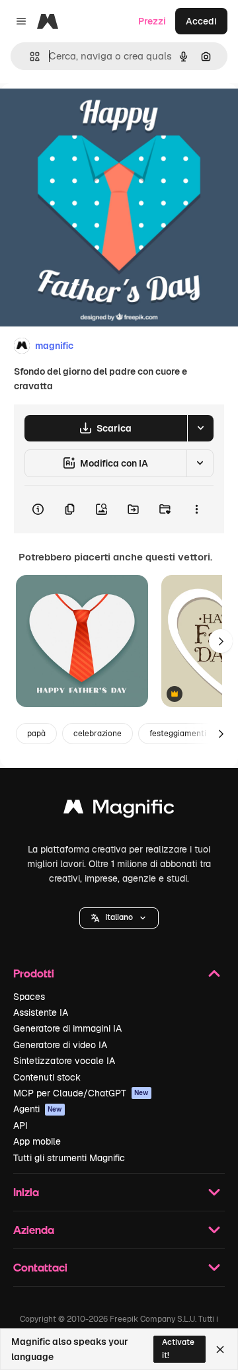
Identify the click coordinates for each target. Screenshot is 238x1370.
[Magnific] (119, 810)
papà (36, 733)
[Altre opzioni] (196, 509)
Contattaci (40, 1267)
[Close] (220, 1349)
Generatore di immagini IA (67, 1028)
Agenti (37, 1109)
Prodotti (33, 973)
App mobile (37, 1141)
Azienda (33, 1230)
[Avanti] (221, 641)
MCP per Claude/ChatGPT (81, 1093)
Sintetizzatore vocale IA (64, 1061)
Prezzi (152, 21)
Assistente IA (40, 1012)
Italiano (119, 917)
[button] (119, 918)
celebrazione (97, 733)
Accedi (201, 21)
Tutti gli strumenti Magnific (69, 1158)
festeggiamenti (177, 733)
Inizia (26, 1192)
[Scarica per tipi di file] (200, 428)
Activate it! (178, 1348)
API (20, 1125)
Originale (87, 113)
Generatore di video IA (60, 1045)
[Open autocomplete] (29, 56)
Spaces (29, 997)
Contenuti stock (47, 1077)
